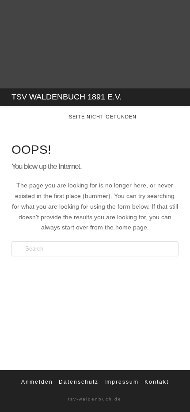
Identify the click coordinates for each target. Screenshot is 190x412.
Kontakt (156, 382)
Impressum (121, 382)
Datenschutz (79, 382)
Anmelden (37, 382)
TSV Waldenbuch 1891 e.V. (66, 97)
